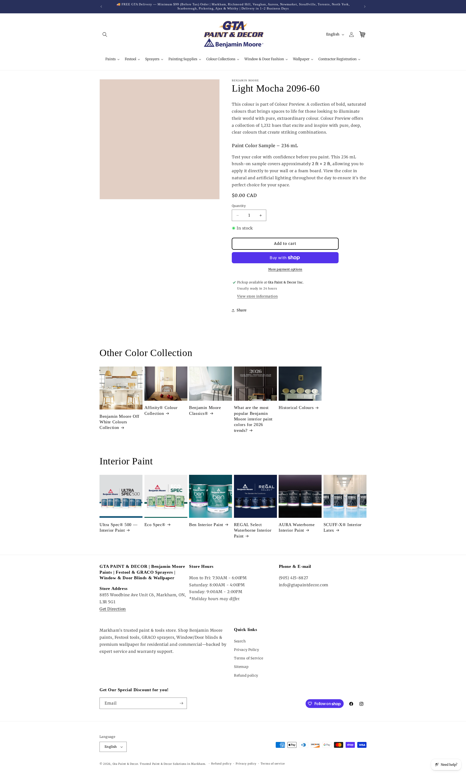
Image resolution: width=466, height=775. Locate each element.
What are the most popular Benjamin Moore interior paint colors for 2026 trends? (253, 419)
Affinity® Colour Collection (161, 410)
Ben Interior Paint (206, 524)
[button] (105, 34)
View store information (257, 296)
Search (240, 641)
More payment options (285, 269)
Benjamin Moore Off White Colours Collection (119, 422)
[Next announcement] (364, 6)
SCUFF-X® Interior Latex (343, 527)
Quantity (239, 206)
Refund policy (246, 675)
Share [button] (242, 310)
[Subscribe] (181, 703)
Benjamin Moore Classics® (205, 410)
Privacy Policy (246, 649)
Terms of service (273, 763)
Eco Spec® (155, 524)
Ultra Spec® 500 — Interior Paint (118, 527)
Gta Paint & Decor (125, 764)
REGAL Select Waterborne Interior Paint (252, 530)
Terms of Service (248, 658)
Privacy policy (246, 763)
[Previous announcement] (101, 6)
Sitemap (241, 666)
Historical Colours (296, 407)
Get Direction (113, 608)
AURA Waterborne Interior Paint (297, 527)
